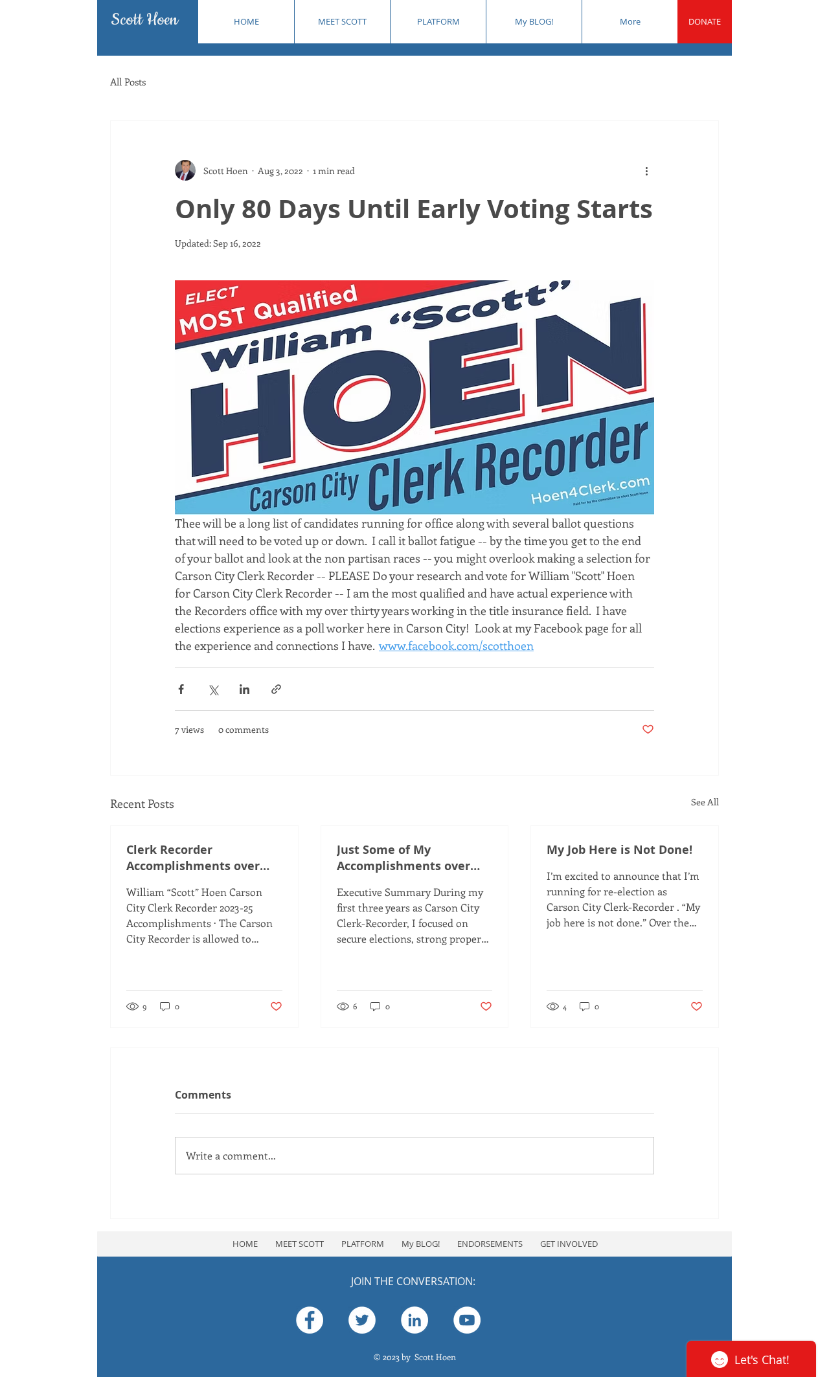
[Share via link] (276, 689)
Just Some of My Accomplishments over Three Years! (403, 858)
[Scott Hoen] (309, 1320)
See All (705, 802)
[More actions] (646, 170)
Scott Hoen (144, 20)
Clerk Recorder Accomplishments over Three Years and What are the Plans (201, 858)
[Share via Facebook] (181, 689)
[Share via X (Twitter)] (213, 689)
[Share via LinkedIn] (244, 689)
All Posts (128, 81)
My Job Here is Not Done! (619, 850)
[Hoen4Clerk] (362, 1320)
